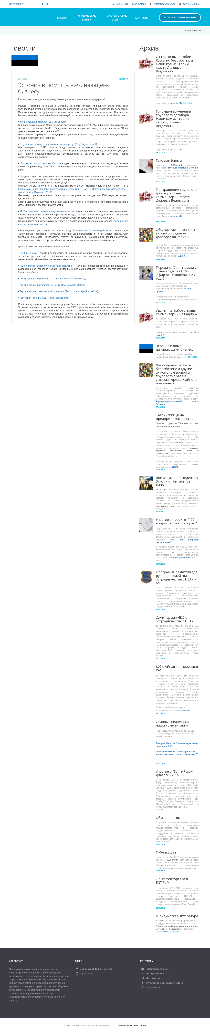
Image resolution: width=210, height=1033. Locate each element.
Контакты (141, 17)
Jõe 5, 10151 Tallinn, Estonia (131, 3)
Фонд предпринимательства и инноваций (43, 121)
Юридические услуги (87, 17)
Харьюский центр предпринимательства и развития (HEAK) (53, 189)
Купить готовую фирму (180, 17)
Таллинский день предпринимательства (174, 417)
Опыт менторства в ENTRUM (172, 881)
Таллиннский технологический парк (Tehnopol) (46, 265)
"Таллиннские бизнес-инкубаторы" (92, 230)
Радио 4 (181, 256)
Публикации (166, 852)
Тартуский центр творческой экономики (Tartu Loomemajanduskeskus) (59, 291)
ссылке (175, 467)
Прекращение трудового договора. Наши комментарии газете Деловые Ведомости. (176, 195)
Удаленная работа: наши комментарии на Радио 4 (176, 312)
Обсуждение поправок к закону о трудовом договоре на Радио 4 (175, 233)
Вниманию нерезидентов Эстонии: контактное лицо (177, 481)
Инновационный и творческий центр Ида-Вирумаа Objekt (52, 285)
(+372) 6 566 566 (191, 3)
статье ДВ (176, 103)
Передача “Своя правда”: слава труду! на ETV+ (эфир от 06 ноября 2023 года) (176, 273)
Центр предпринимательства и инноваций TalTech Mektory (52, 278)
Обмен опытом (168, 817)
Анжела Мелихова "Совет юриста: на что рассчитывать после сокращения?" (177, 753)
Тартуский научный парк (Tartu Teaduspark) (44, 297)
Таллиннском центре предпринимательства (48, 211)
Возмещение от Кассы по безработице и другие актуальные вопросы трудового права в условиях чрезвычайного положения (176, 374)
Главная (62, 17)
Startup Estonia (28, 253)
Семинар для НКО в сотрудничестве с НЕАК (174, 619)
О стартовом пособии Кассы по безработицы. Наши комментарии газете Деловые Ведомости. (175, 63)
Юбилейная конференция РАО (177, 668)
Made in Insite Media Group (132, 1026)
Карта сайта (153, 987)
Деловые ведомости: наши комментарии (172, 723)
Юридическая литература (177, 916)
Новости (123, 79)
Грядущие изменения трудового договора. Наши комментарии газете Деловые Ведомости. (173, 118)
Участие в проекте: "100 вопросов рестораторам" (176, 521)
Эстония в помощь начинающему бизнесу (174, 348)
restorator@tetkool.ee (179, 557)
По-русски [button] (15, 3)
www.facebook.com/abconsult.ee (164, 982)
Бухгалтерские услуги (117, 17)
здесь (166, 931)
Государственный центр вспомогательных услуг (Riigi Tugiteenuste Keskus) (62, 144)
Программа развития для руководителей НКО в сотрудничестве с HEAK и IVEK (176, 577)
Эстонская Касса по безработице (40, 163)
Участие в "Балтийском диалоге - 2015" (174, 773)
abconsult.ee (153, 978)
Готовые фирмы (169, 160)
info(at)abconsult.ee (164, 3)
